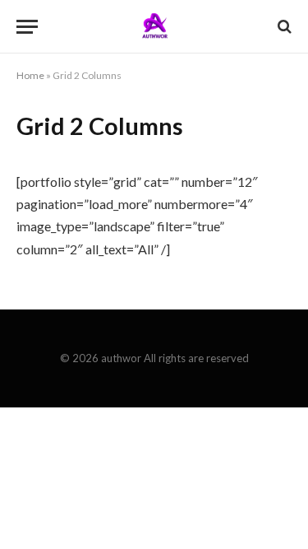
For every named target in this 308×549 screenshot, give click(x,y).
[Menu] (27, 26)
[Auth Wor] (154, 26)
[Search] (283, 26)
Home (30, 75)
